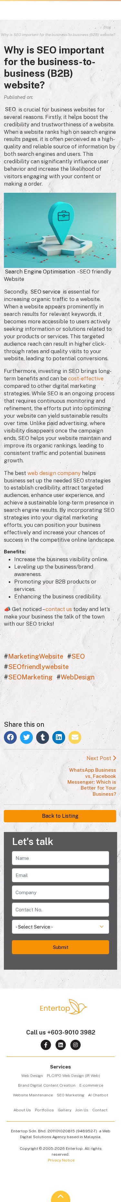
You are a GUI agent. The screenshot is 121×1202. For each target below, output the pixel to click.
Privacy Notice (61, 1160)
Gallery (64, 1110)
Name (101, 851)
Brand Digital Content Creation (47, 1085)
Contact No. (96, 903)
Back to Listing (60, 816)
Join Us (81, 1110)
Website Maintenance (33, 1095)
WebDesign (78, 677)
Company (98, 886)
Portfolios (44, 1110)
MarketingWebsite (35, 656)
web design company (54, 473)
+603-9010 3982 (71, 1032)
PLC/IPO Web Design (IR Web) (73, 1075)
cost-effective (86, 378)
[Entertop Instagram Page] (75, 1045)
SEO (78, 656)
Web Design (32, 1075)
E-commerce (91, 1085)
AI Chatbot (98, 1095)
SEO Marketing (70, 1095)
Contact (99, 1110)
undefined (97, 920)
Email (102, 869)
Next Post (91, 775)
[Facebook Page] (45, 1045)
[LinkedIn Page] (60, 1045)
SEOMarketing (30, 677)
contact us (58, 609)
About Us (22, 1110)
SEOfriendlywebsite (38, 667)
